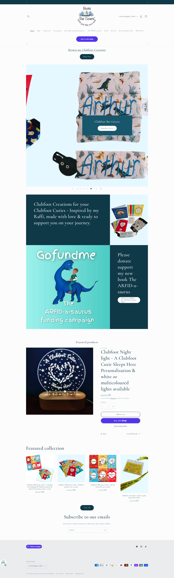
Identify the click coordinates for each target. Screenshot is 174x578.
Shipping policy (79, 573)
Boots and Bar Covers (37, 573)
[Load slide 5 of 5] (91, 188)
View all (87, 508)
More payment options (120, 426)
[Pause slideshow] (101, 188)
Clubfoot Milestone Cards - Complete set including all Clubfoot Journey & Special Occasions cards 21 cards (40, 487)
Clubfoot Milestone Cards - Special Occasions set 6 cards (103, 486)
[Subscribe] (104, 530)
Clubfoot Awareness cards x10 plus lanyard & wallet (134, 497)
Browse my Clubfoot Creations (87, 50)
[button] (28, 16)
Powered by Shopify (48, 573)
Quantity (103, 402)
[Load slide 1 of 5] (77, 188)
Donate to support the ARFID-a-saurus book (128, 300)
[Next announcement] (147, 2)
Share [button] (105, 434)
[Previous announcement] (26, 2)
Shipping (113, 398)
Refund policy (69, 573)
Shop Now (87, 57)
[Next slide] (96, 188)
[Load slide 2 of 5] (81, 188)
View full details (132, 434)
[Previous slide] (72, 188)
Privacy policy (60, 573)
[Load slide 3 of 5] (84, 188)
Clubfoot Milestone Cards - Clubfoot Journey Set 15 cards (71, 486)
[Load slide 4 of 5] (87, 188)
